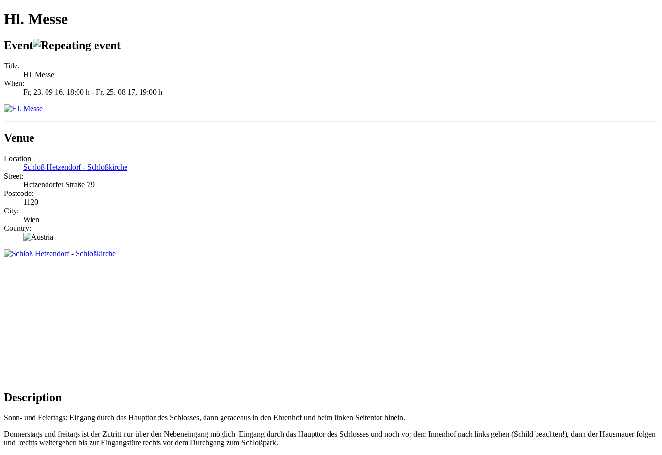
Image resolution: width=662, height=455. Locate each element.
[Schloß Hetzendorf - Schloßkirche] (60, 253)
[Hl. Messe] (23, 108)
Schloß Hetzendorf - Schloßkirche (75, 167)
